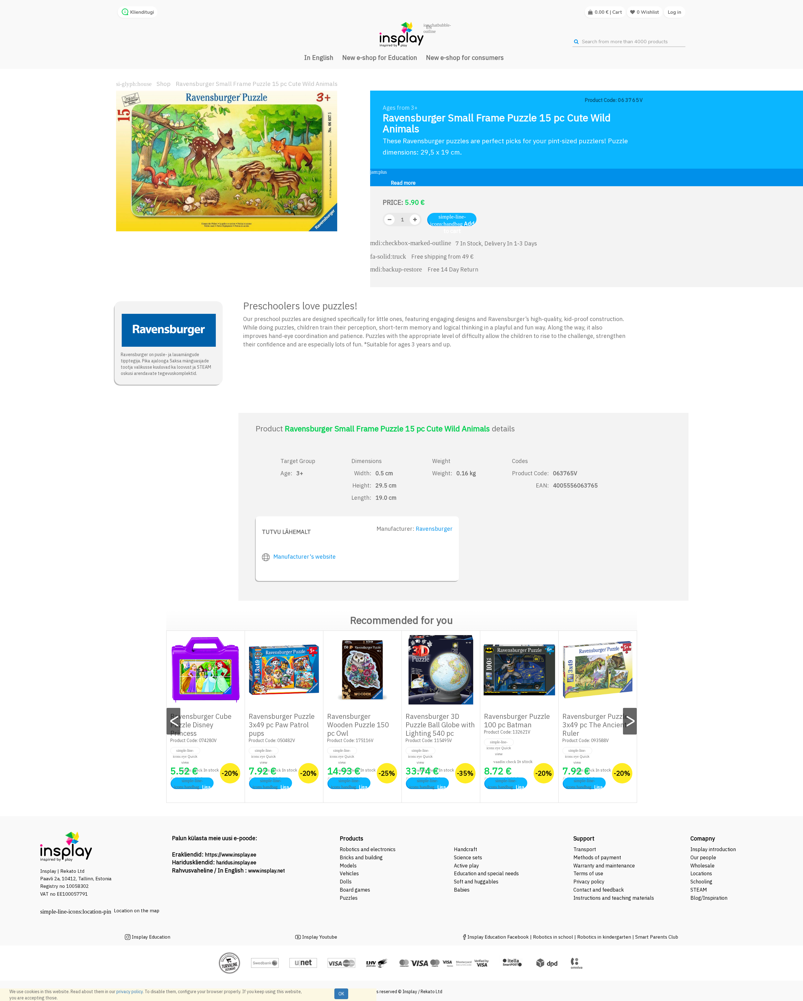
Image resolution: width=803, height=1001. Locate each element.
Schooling (701, 881)
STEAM (698, 890)
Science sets (468, 857)
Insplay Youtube (319, 937)
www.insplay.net (266, 870)
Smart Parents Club (656, 937)
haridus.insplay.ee (236, 862)
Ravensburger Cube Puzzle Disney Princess (200, 725)
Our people (703, 857)
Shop (164, 83)
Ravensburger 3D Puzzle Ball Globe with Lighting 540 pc (440, 725)
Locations (701, 873)
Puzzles (349, 898)
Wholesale (702, 865)
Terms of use (588, 873)
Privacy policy (588, 881)
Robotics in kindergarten (604, 937)
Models (348, 865)
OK (341, 994)
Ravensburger (434, 528)
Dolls (346, 881)
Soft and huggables (476, 881)
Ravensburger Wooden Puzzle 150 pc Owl (358, 725)
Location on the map (136, 911)
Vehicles (349, 873)
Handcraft (465, 849)
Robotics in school (553, 937)
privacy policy (129, 991)
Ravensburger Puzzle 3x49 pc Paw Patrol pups (282, 725)
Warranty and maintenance (604, 865)
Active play (466, 865)
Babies (462, 890)
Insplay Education (151, 937)
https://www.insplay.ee (230, 854)
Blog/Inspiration (708, 898)
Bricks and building (361, 857)
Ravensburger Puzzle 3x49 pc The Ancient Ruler (595, 725)
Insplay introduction (713, 849)
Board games (355, 890)
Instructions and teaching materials (614, 898)
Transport (584, 849)
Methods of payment (597, 857)
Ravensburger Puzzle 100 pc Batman (517, 720)
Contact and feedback (598, 890)
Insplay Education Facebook (498, 937)
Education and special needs (486, 873)
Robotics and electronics (368, 849)
